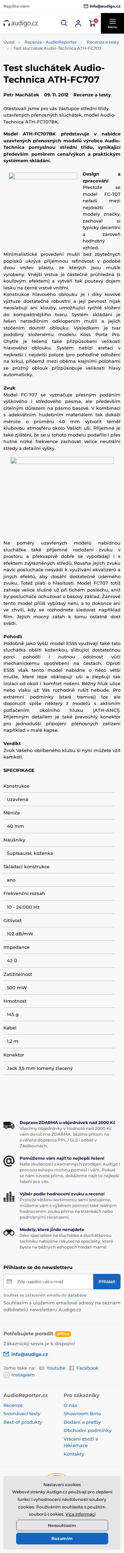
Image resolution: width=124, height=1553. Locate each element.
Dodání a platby (82, 1422)
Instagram (23, 1374)
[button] (64, 23)
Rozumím (62, 1538)
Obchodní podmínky (87, 1430)
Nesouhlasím (62, 1525)
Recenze (13, 1405)
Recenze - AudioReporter (50, 42)
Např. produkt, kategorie (47, 64)
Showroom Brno (82, 1413)
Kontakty (74, 1454)
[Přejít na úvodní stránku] (20, 23)
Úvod (8, 42)
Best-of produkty (22, 1422)
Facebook (87, 1368)
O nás (70, 1405)
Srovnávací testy (21, 1413)
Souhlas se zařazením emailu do (44, 1295)
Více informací (80, 1514)
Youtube (55, 1368)
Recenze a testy (103, 42)
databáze (77, 1295)
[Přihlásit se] (78, 23)
